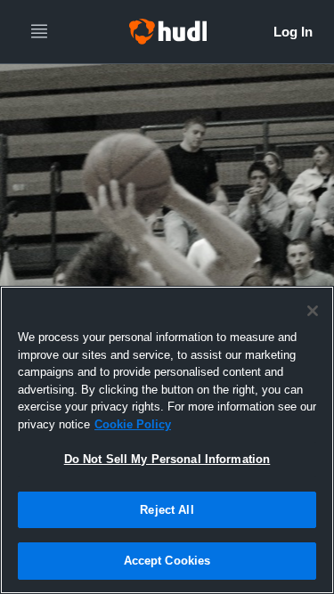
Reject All (166, 510)
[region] (167, 440)
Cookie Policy (132, 424)
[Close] (312, 310)
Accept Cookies (167, 560)
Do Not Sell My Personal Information (167, 459)
